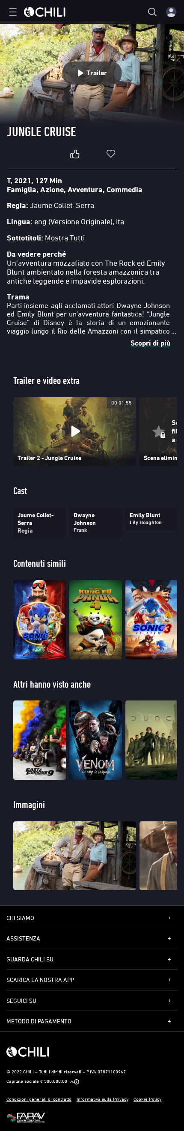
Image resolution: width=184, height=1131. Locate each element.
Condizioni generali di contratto (38, 1099)
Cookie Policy (147, 1099)
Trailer (96, 73)
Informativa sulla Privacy (102, 1099)
